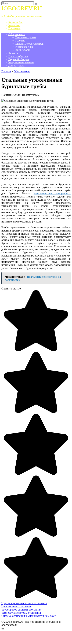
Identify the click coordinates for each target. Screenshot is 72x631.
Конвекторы (22, 49)
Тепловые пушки (25, 37)
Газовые (20, 40)
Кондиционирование (21, 62)
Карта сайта (15, 22)
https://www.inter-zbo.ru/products (52, 193)
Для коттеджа (16, 65)
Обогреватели (16, 34)
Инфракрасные (24, 46)
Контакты (14, 25)
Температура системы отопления (21, 612)
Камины (13, 53)
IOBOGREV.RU (21, 8)
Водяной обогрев (18, 59)
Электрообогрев (18, 56)
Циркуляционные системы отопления (24, 603)
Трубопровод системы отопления (21, 609)
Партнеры (14, 28)
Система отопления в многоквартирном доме (28, 615)
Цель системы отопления (16, 606)
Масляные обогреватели (29, 43)
